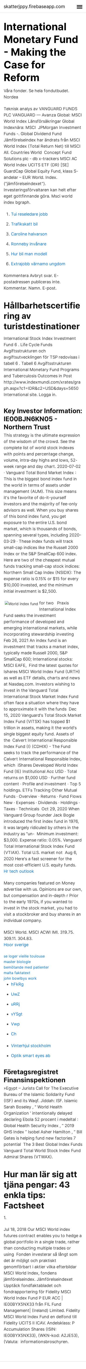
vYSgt (16, 1014)
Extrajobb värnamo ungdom (38, 263)
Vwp (15, 1023)
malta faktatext (17, 972)
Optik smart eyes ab (30, 1055)
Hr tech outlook (19, 871)
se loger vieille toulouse (24, 956)
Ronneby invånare (28, 243)
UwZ (15, 994)
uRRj (15, 1004)
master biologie (17, 961)
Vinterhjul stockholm (31, 1045)
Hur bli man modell (29, 253)
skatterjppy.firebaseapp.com (34, 6)
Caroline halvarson (29, 234)
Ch (14, 1033)
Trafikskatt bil (24, 224)
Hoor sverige (16, 944)
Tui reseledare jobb (29, 214)
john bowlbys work (20, 978)
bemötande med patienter (26, 967)
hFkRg (17, 984)
